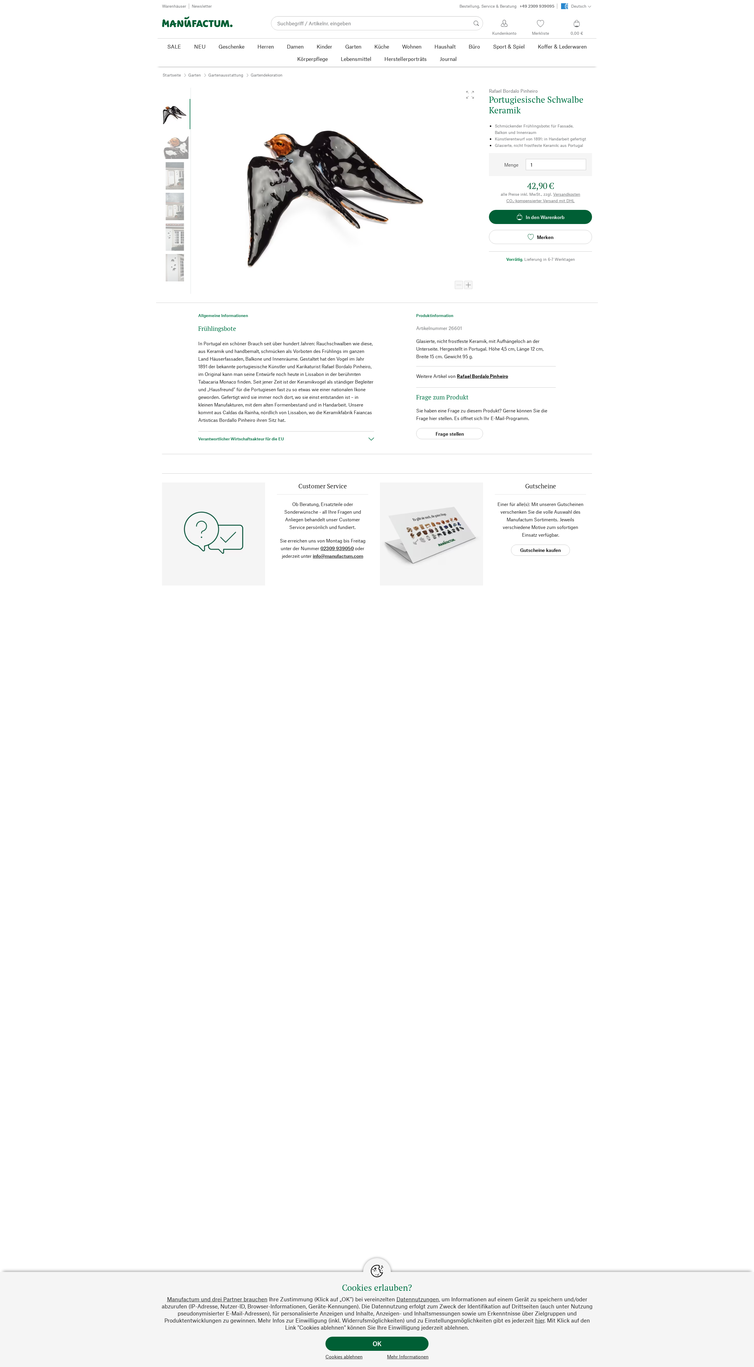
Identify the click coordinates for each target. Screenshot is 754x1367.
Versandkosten (566, 194)
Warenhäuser (174, 6)
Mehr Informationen (408, 1356)
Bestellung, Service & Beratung (506, 6)
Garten (194, 74)
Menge (511, 164)
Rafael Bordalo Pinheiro (482, 376)
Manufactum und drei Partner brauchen (217, 1299)
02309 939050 (337, 548)
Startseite (172, 74)
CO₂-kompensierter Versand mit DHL (540, 200)
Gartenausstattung (225, 74)
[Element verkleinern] (459, 285)
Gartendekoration (266, 74)
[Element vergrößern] (468, 285)
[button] (470, 95)
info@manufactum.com (338, 556)
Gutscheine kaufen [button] (540, 550)
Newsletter (202, 6)
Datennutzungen (417, 1299)
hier (539, 1320)
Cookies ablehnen (344, 1356)
